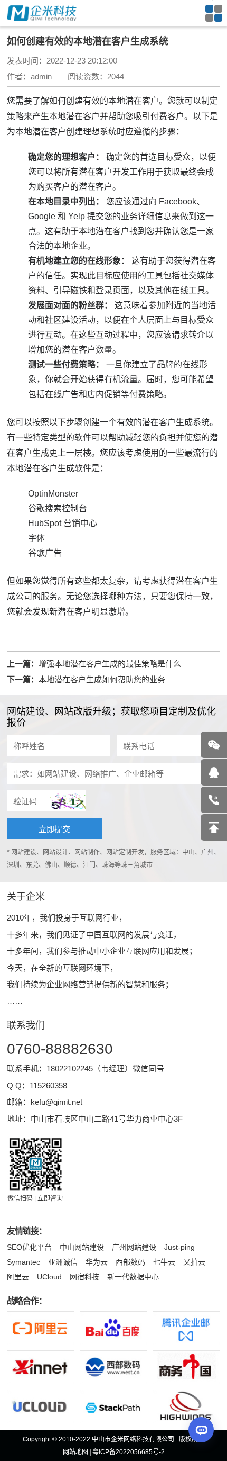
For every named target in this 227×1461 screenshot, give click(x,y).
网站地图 (75, 1452)
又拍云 (194, 1262)
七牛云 (164, 1262)
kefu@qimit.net (56, 1101)
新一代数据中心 (133, 1277)
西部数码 (130, 1262)
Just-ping (179, 1247)
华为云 (97, 1262)
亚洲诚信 (63, 1262)
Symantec (23, 1262)
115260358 (48, 1085)
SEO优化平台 (29, 1247)
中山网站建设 (82, 1247)
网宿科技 (84, 1277)
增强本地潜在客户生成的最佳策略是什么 (110, 663)
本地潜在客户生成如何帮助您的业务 (102, 679)
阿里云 (18, 1277)
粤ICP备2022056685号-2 (128, 1452)
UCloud (49, 1277)
